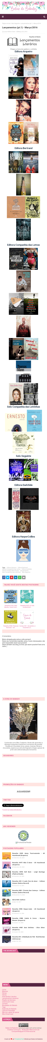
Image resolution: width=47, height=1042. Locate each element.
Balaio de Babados (12, 1028)
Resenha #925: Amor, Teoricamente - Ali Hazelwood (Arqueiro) (28, 854)
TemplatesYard (19, 1039)
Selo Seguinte (15, 23)
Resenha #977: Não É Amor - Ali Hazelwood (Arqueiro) (28, 864)
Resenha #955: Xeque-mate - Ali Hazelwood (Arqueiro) (28, 910)
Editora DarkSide (27, 569)
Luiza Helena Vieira (9, 31)
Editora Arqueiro (12, 567)
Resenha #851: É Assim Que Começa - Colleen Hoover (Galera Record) (28, 891)
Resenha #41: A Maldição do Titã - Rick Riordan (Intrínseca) (28, 938)
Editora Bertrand (23, 567)
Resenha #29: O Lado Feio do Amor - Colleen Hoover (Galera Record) (28, 882)
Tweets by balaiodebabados (12, 810)
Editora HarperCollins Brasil (10, 570)
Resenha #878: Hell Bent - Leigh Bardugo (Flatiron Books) (28, 873)
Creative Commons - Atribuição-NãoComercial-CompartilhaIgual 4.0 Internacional (23, 1030)
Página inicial (6, 23)
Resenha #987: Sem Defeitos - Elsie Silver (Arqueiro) (28, 929)
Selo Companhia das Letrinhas (11, 572)
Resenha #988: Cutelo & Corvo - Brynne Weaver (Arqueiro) (28, 919)
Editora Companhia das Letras (11, 569)
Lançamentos (24, 570)
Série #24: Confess (18, 900)
